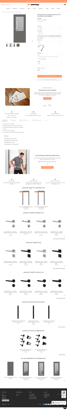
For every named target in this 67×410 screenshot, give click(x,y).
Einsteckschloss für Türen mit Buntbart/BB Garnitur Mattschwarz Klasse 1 (18, 321)
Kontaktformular (46, 394)
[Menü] (65, 391)
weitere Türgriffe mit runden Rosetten (59, 238)
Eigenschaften (4, 120)
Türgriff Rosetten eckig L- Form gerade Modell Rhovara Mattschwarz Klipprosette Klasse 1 (56, 262)
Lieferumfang (13, 120)
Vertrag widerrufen (5, 400)
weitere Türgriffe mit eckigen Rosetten (59, 268)
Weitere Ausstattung (42, 58)
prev (62, 236)
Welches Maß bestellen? (36, 120)
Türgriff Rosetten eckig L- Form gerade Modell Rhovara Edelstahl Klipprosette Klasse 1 (41, 262)
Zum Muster (47, 98)
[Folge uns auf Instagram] (61, 394)
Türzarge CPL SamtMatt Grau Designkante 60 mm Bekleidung (26, 207)
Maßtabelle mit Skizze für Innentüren (11, 138)
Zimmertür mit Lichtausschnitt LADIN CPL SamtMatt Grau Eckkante (25, 378)
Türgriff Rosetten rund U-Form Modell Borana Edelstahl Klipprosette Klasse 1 (26, 232)
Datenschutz (4, 395)
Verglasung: (39, 52)
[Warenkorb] (64, 4)
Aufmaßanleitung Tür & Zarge (9, 142)
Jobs (17, 395)
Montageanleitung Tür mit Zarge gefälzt (11, 140)
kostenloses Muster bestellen (49, 79)
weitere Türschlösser (61, 326)
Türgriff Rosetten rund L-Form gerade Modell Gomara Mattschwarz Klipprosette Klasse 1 (56, 292)
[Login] (62, 4)
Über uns (17, 394)
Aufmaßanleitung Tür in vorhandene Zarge (11, 144)
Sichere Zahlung (31, 394)
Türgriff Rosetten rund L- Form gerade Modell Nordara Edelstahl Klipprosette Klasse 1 (56, 232)
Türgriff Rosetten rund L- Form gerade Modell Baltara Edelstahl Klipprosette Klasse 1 (10, 232)
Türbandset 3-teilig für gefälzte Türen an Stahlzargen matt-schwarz (41, 350)
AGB (2, 394)
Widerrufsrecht (4, 398)
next (64, 236)
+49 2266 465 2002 (53, 161)
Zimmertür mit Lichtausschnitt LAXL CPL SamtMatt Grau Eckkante (41, 378)
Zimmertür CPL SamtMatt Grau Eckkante (10, 377)
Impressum (4, 397)
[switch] (64, 397)
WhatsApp (45, 397)
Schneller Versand (32, 395)
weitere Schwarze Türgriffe (61, 298)
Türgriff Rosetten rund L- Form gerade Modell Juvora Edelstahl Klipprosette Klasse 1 (41, 232)
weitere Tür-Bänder (62, 354)
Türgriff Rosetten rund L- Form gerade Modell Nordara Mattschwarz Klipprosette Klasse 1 (41, 292)
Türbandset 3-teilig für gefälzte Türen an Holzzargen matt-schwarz (25, 350)
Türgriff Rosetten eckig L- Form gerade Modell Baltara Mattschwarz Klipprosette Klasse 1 (25, 262)
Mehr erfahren (38, 1)
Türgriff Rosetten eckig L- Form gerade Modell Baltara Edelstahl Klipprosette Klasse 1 (10, 262)
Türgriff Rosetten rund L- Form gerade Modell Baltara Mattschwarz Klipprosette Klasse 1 (10, 292)
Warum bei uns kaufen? (33, 398)
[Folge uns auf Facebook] (58, 394)
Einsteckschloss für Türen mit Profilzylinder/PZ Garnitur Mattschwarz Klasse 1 (33, 321)
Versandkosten (44, 19)
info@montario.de (47, 395)
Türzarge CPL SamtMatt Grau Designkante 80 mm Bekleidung (41, 207)
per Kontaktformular (47, 167)
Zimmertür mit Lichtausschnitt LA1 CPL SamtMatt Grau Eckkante (56, 378)
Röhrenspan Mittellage (23, 120)
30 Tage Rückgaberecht (33, 397)
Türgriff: (38, 61)
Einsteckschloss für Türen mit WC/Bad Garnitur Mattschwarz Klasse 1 (49, 321)
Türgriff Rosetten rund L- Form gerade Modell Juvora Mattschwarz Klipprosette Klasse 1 (25, 292)
